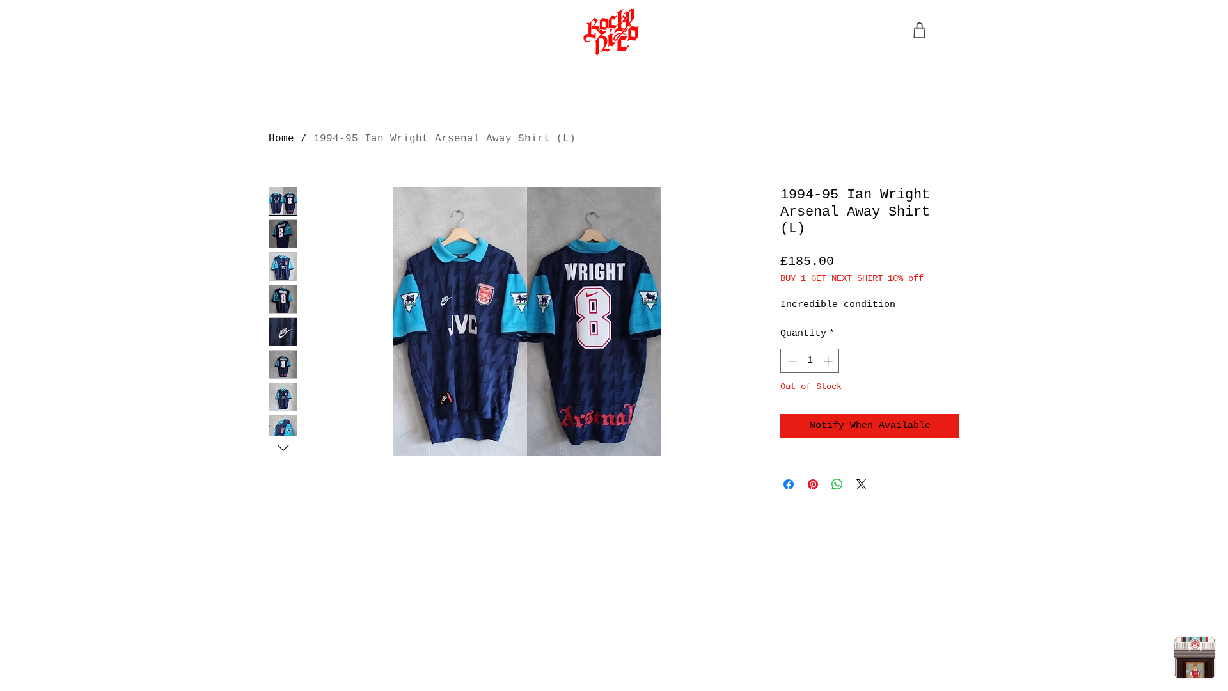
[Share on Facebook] (788, 484)
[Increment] (829, 361)
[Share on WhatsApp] (837, 484)
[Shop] (919, 30)
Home (281, 139)
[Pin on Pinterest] (813, 484)
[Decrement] (790, 361)
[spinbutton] (810, 361)
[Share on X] (861, 484)
